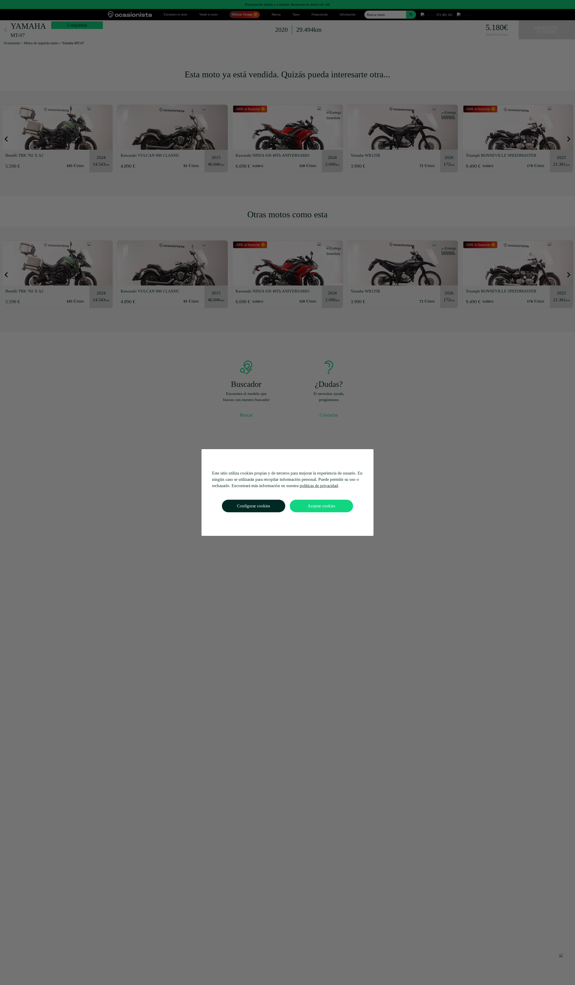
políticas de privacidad (319, 485)
